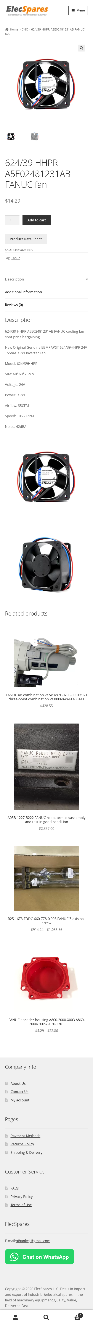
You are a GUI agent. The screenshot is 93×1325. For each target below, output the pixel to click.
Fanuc (15, 258)
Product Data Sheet (26, 239)
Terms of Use (21, 1204)
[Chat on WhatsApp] (46, 1256)
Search (46, 1317)
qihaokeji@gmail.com (33, 1240)
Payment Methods (25, 1135)
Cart (71, 1313)
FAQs (15, 1188)
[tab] (46, 279)
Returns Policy (22, 1144)
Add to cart (36, 220)
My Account (15, 1317)
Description (14, 279)
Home (14, 29)
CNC (25, 29)
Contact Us (20, 1091)
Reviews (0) (14, 304)
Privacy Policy (22, 1196)
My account (20, 1100)
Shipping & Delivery (26, 1152)
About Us (18, 1083)
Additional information (23, 292)
